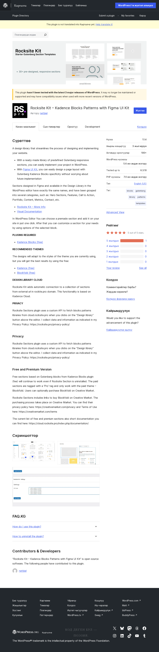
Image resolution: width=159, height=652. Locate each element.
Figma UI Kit (30, 169)
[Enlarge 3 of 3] (95, 471)
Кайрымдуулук (104, 610)
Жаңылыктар (19, 605)
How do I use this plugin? (26, 526)
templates (140, 203)
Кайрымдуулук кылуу (119, 329)
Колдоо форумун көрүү (120, 298)
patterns (141, 197)
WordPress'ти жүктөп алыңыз (135, 5)
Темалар (44, 605)
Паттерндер (46, 615)
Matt (125, 605)
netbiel (44, 113)
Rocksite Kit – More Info (31, 206)
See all (143, 267)
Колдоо (142, 126)
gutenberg (140, 191)
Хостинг (16, 610)
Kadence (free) (25, 268)
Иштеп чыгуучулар (77, 610)
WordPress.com (131, 600)
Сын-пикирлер (51, 126)
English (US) (140, 183)
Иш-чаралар (101, 605)
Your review (113, 267)
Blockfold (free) (26, 272)
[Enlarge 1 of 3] (50, 445)
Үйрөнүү (71, 600)
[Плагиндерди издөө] (45, 35)
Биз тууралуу (19, 600)
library (132, 197)
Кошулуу (99, 600)
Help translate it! (104, 24)
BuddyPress (129, 615)
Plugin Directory (20, 15)
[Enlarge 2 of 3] (95, 445)
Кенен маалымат (26, 126)
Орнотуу (72, 126)
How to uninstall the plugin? (28, 536)
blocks (130, 191)
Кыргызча (47, 632)
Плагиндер (45, 610)
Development (92, 126)
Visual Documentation (29, 211)
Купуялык (17, 615)
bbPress (127, 610)
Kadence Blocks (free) (30, 242)
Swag (99, 615)
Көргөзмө (45, 600)
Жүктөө (140, 110)
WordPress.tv (75, 615)
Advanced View (115, 212)
